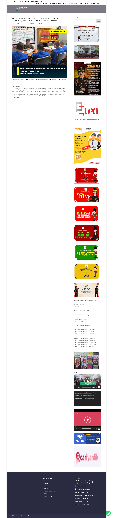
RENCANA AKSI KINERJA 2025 (81, 311)
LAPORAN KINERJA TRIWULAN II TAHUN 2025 (84, 349)
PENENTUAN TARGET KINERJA (81, 321)
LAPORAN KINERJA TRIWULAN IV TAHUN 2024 (85, 344)
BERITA (52, 3)
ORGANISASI (60, 3)
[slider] (86, 387)
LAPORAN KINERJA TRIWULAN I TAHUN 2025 (84, 347)
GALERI (86, 3)
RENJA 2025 (77, 306)
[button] (87, 381)
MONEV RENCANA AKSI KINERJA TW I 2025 (84, 315)
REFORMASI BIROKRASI (75, 3)
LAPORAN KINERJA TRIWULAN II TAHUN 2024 (84, 340)
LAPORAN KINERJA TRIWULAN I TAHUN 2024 (84, 338)
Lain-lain (32, 23)
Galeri (45, 493)
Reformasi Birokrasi (49, 491)
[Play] (76, 387)
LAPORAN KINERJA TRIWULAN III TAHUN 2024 (85, 342)
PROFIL (45, 3)
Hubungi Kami (94, 3)
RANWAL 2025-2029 (79, 304)
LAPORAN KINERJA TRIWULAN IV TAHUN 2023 (85, 336)
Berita (46, 483)
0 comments (39, 23)
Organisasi (47, 488)
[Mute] (96, 387)
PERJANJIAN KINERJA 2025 (80, 319)
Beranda (46, 481)
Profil (45, 486)
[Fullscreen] (99, 387)
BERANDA (38, 3)
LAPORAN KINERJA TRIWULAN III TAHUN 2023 (85, 334)
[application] (87, 381)
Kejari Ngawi (16, 23)
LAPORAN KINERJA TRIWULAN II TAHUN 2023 (84, 331)
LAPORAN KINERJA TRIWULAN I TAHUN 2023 (84, 329)
